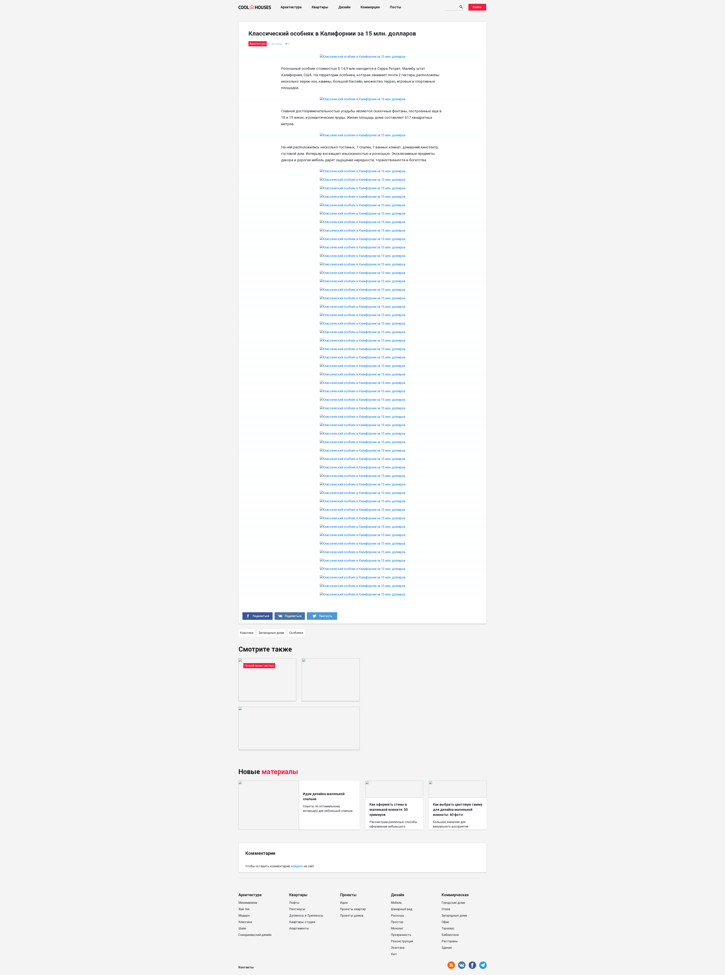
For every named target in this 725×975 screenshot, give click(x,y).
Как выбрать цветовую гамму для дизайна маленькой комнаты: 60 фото (457, 809)
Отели (446, 909)
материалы (280, 772)
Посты (395, 7)
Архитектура (291, 7)
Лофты (294, 902)
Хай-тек (244, 909)
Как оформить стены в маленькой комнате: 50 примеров (388, 809)
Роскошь (397, 915)
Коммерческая (455, 895)
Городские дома (453, 902)
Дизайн (344, 7)
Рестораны (450, 941)
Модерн (244, 915)
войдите (297, 866)
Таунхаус (448, 928)
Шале (242, 928)
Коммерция (370, 7)
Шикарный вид (401, 909)
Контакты (246, 967)
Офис (445, 922)
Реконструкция (402, 941)
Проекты (348, 895)
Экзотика (397, 947)
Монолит (397, 928)
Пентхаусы (297, 909)
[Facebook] (257, 616)
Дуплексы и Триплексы (306, 915)
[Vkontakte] (290, 616)
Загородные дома (454, 915)
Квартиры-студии (302, 922)
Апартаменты (299, 928)
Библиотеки (450, 935)
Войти (477, 7)
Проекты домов (351, 915)
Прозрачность (401, 935)
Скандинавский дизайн (254, 935)
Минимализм (247, 902)
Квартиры (320, 7)
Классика (245, 922)
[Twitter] (322, 616)
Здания (447, 947)
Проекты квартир (353, 909)
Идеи (344, 902)
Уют (394, 954)
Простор (397, 922)
